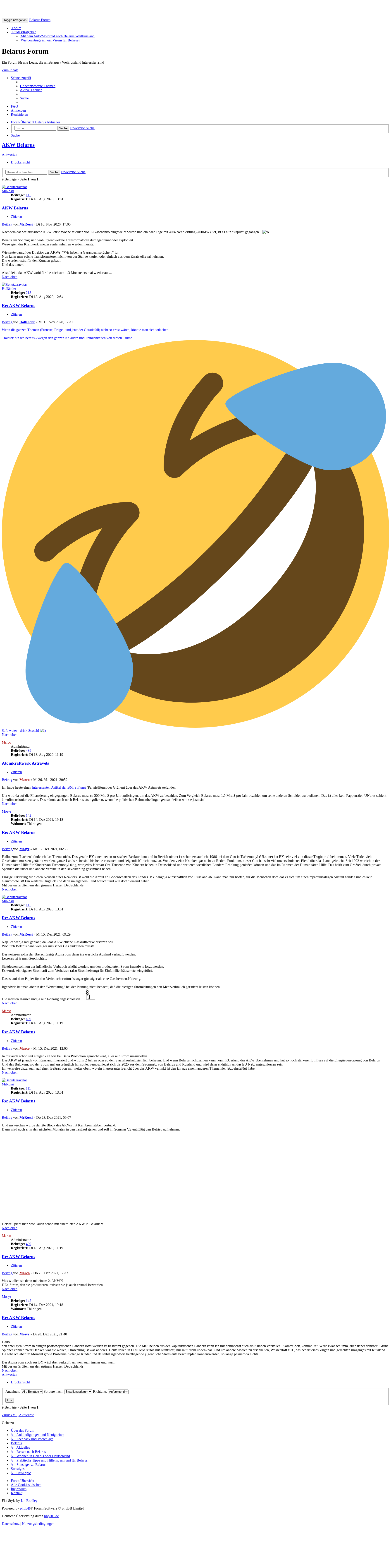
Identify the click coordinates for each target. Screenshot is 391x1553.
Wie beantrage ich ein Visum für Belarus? (50, 40)
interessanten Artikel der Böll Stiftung (58, 787)
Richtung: (100, 1391)
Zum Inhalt (10, 70)
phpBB (25, 1508)
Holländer (9, 288)
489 (28, 750)
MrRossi (8, 191)
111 (28, 195)
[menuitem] (37, 86)
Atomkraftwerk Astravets (25, 763)
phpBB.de (51, 1516)
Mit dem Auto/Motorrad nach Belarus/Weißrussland (57, 36)
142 (28, 815)
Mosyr (6, 811)
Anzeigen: (13, 1391)
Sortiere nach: (54, 1391)
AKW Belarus (18, 145)
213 (28, 293)
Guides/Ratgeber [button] (23, 32)
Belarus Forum (39, 20)
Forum (16, 28)
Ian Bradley (29, 1501)
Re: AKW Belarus (18, 305)
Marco (6, 742)
